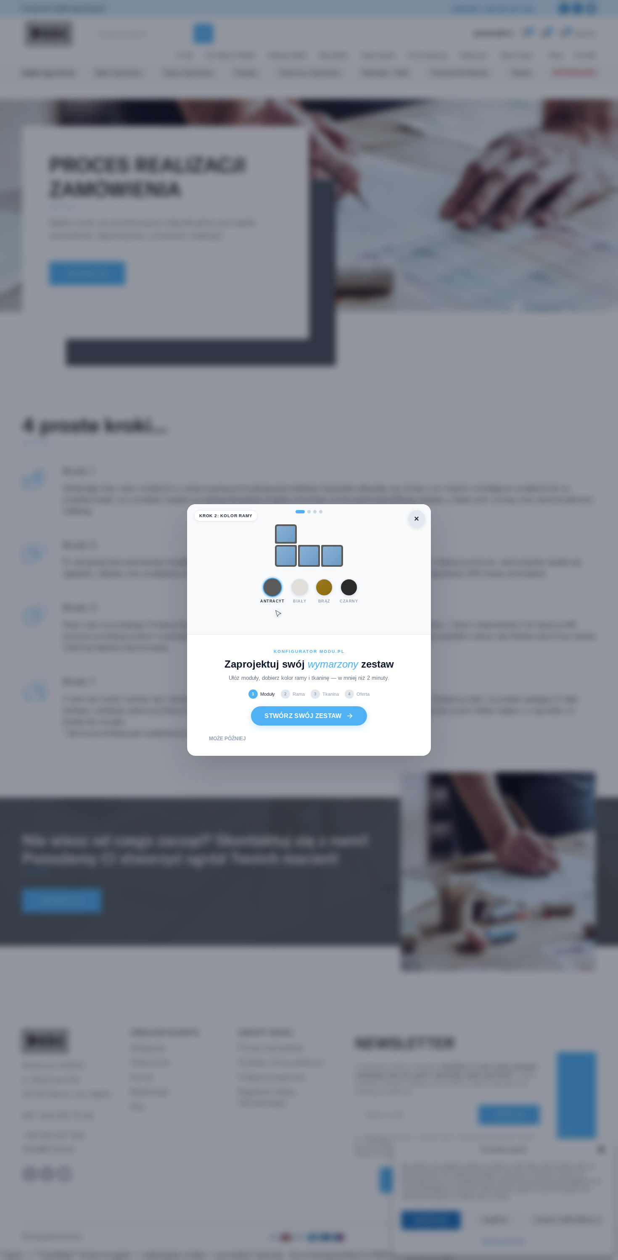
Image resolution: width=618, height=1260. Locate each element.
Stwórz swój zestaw (302, 715)
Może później (227, 739)
